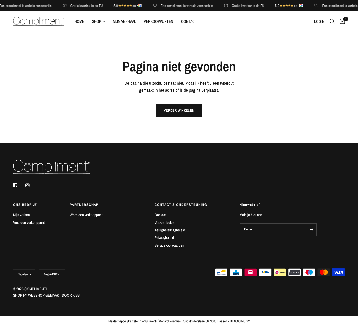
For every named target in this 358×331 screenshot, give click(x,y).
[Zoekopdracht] (332, 21)
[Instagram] (31, 185)
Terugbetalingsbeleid (170, 230)
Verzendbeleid (165, 222)
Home (79, 21)
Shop (96, 21)
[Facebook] (19, 185)
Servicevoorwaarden (169, 245)
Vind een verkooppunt (29, 222)
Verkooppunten (158, 21)
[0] (341, 21)
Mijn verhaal (124, 21)
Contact (189, 21)
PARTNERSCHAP (84, 205)
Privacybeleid (164, 237)
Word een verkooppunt (86, 215)
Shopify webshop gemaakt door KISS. (46, 295)
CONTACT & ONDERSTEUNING (181, 205)
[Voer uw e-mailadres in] (311, 229)
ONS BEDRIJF (25, 205)
